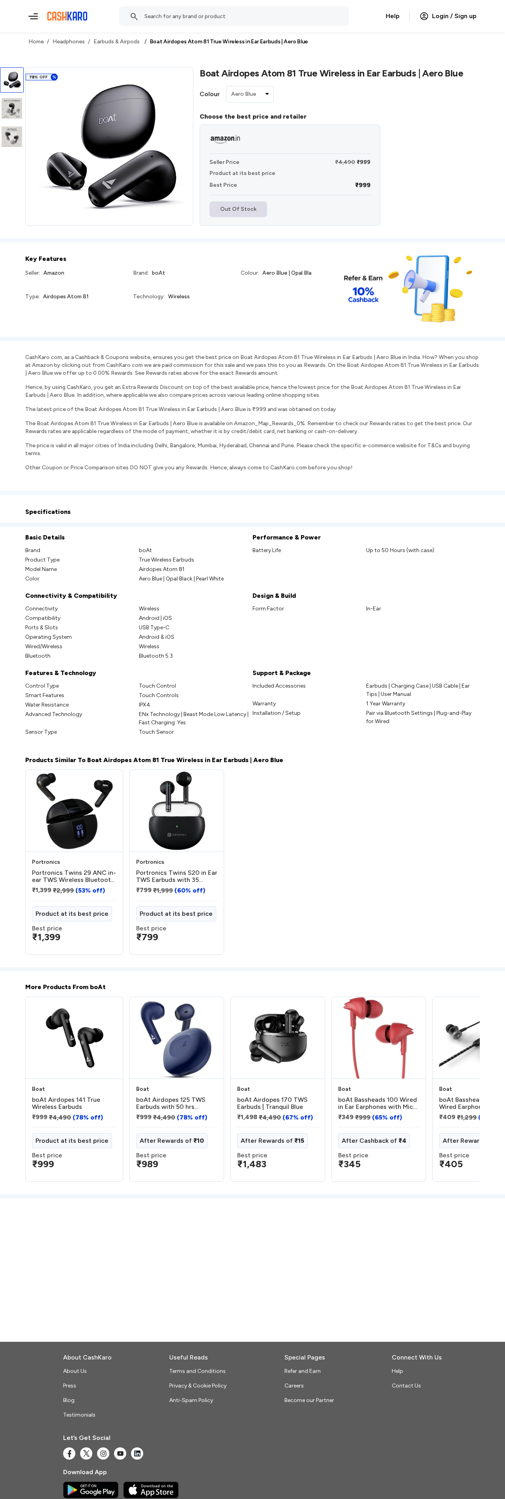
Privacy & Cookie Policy (197, 1385)
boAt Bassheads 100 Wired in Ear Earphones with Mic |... (377, 1103)
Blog (69, 1400)
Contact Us (406, 1385)
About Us (75, 1371)
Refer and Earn (302, 1371)
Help (393, 16)
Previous (41, 1092)
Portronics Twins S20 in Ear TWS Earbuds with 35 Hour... (176, 876)
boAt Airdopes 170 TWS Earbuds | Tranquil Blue (272, 1103)
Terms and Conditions (197, 1371)
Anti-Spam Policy (191, 1400)
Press (69, 1385)
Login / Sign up (454, 16)
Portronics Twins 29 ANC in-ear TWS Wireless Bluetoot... (74, 876)
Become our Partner (309, 1400)
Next (458, 1092)
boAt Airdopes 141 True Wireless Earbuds (66, 1103)
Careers (294, 1385)
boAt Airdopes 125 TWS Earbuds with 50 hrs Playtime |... (171, 1103)
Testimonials (79, 1415)
